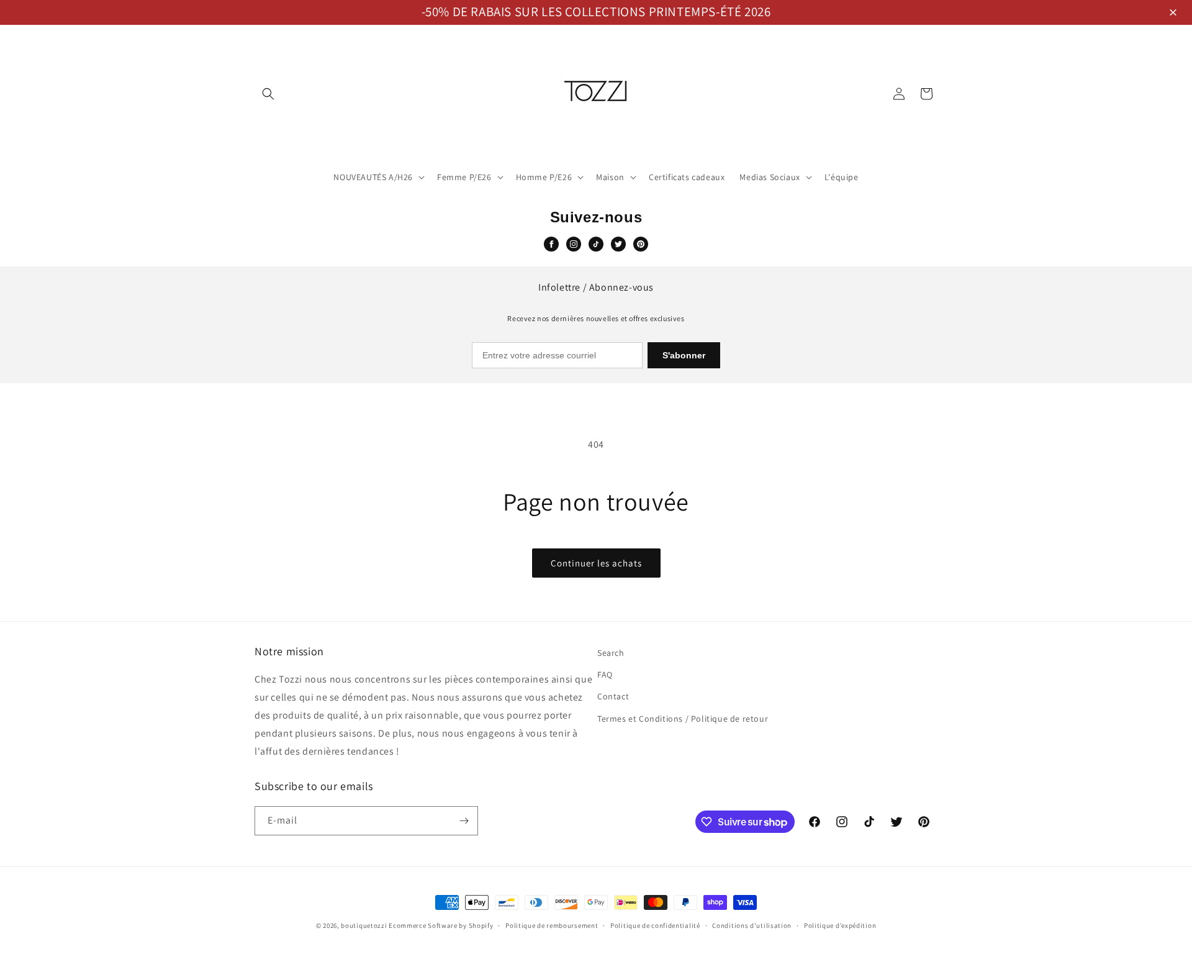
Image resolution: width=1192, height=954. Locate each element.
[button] (1175, 13)
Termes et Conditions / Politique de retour (682, 718)
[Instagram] (573, 244)
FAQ (605, 674)
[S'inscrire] (463, 820)
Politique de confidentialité (655, 925)
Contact (613, 696)
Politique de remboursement (551, 925)
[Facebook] (551, 244)
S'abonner (683, 355)
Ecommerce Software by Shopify (441, 925)
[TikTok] (596, 244)
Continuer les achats (596, 563)
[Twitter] (618, 244)
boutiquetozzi (364, 925)
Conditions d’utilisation (752, 925)
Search (611, 652)
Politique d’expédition (840, 925)
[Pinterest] (640, 244)
